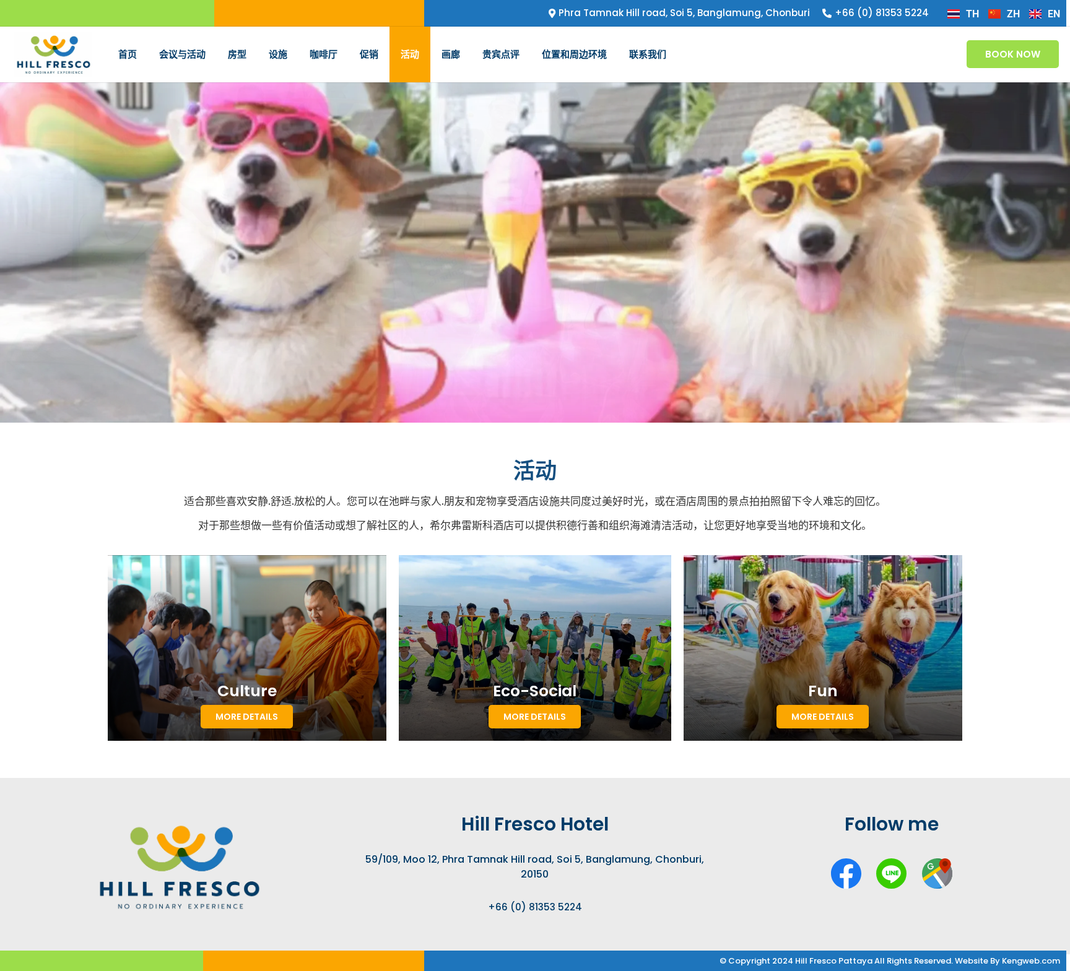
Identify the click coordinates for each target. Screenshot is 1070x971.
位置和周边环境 (574, 54)
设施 (278, 54)
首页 (127, 54)
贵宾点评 (501, 54)
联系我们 (647, 54)
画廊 (450, 54)
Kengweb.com (1031, 961)
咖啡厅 (323, 54)
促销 (369, 54)
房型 (237, 54)
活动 (410, 54)
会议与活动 (182, 54)
